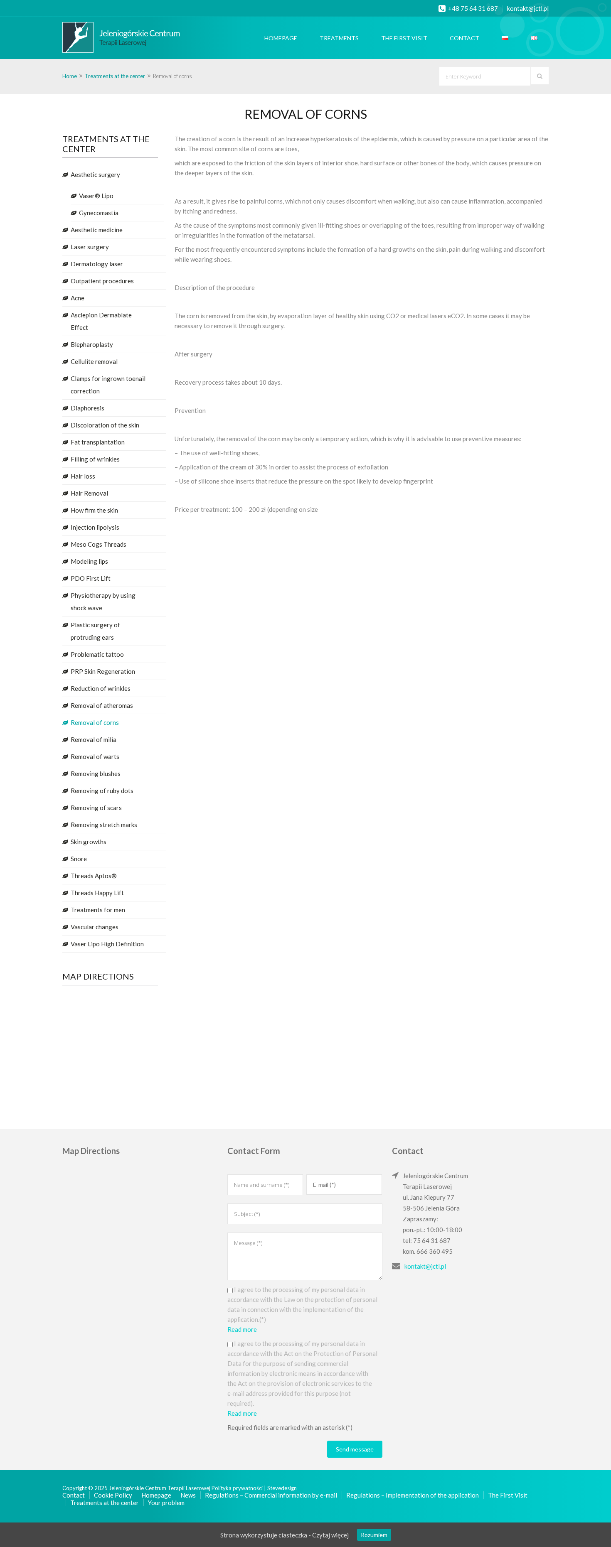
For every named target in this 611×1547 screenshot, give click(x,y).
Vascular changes (94, 927)
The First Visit (404, 38)
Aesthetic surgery (95, 174)
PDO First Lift (91, 578)
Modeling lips (89, 561)
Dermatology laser (97, 264)
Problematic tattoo (97, 654)
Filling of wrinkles (95, 459)
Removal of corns (95, 722)
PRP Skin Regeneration (103, 671)
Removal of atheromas (102, 705)
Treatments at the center (115, 76)
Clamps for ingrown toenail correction (108, 385)
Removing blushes (96, 773)
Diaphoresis (87, 408)
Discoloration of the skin (105, 425)
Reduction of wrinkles (101, 688)
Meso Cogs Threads (98, 544)
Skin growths (88, 841)
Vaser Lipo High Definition (107, 944)
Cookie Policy (113, 1495)
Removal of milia (93, 739)
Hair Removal (89, 493)
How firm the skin (94, 510)
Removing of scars (96, 807)
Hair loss (83, 476)
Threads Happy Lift (97, 892)
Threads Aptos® (94, 875)
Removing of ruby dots (102, 790)
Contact (464, 38)
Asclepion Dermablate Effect (101, 321)
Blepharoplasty (92, 344)
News (188, 1495)
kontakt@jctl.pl (528, 8)
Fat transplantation (98, 442)
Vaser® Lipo (96, 195)
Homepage (280, 38)
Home (69, 76)
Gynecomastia (98, 212)
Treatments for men (98, 909)
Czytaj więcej (330, 1535)
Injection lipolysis (95, 527)
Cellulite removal (94, 361)
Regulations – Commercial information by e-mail (271, 1495)
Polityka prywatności (238, 1488)
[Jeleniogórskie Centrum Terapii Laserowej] (111, 38)
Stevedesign (282, 1488)
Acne (77, 298)
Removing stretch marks (104, 824)
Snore (79, 858)
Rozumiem (374, 1534)
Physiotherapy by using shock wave (103, 601)
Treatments (339, 38)
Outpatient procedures (102, 281)
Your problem (166, 1502)
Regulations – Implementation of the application (412, 1495)
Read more (242, 1329)
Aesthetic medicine (97, 229)
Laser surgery (90, 246)
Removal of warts (95, 756)
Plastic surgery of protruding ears (95, 631)
